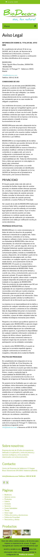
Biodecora (8, 495)
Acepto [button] (25, 549)
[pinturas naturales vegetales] (16, 532)
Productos (8, 499)
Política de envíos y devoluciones (16, 515)
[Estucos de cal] (7, 532)
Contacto (7, 504)
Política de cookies (26, 554)
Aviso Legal (8, 513)
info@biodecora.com (9, 75)
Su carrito (12, 2)
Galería (7, 501)
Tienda (6, 510)
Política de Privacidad (12, 517)
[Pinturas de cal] (26, 532)
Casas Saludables (10, 508)
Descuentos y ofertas (11, 519)
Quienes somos (9, 497)
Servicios (7, 506)
